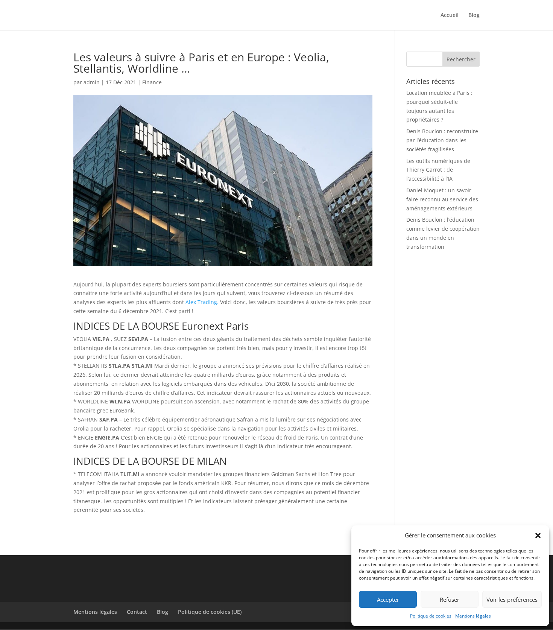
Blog (474, 15)
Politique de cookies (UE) (210, 611)
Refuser (449, 599)
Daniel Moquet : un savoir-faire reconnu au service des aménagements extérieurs (442, 199)
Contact (137, 611)
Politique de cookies (430, 616)
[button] (538, 535)
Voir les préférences (512, 599)
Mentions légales (473, 616)
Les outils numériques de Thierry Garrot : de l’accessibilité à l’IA (438, 170)
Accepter (388, 599)
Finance (152, 82)
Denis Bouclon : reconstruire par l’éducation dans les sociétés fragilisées (442, 140)
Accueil (450, 15)
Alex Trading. (201, 302)
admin (92, 82)
